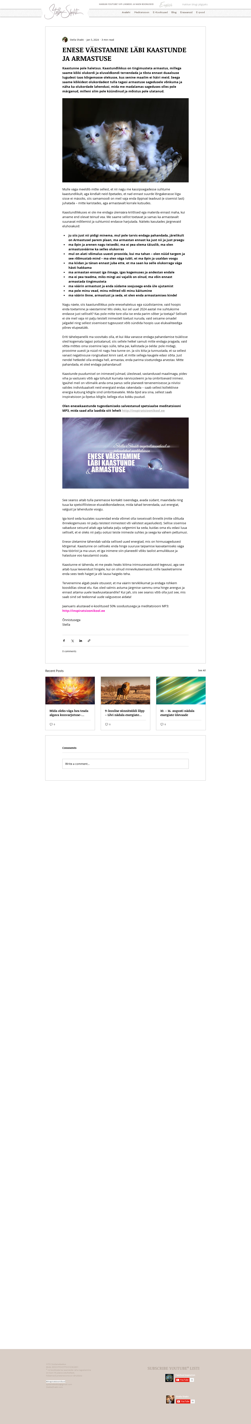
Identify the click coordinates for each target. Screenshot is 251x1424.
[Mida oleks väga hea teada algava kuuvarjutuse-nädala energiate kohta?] (70, 690)
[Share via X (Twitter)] (72, 640)
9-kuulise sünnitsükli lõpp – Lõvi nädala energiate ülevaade (124, 713)
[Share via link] (89, 640)
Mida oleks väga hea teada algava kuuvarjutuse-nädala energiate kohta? (69, 713)
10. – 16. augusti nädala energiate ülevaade (177, 713)
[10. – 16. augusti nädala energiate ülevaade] (181, 690)
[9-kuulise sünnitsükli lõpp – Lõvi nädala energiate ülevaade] (125, 690)
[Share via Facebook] (64, 640)
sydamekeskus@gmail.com (59, 1384)
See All (202, 670)
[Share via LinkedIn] (80, 640)
